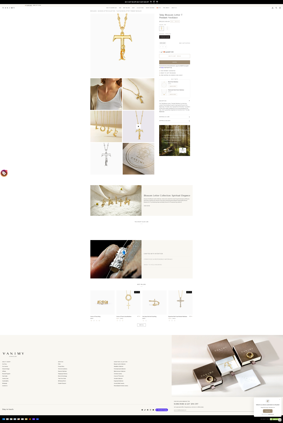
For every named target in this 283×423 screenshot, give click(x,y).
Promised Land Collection (120, 368)
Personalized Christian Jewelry (121, 385)
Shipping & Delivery (164, 120)
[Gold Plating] (91, 321)
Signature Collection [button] (120, 361)
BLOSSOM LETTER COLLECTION (106, 11)
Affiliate (4, 371)
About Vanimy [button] (6, 361)
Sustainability (5, 381)
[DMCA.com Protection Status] (275, 419)
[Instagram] (150, 410)
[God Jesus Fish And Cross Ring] (154, 302)
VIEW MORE (147, 205)
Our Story (4, 364)
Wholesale (4, 383)
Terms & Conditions (62, 368)
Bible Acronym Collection (119, 371)
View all (141, 324)
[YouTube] (153, 410)
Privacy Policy (61, 366)
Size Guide (4, 376)
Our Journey (5, 366)
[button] (133, 8)
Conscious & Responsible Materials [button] (158, 257)
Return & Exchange (62, 376)
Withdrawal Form (62, 381)
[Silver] (94, 321)
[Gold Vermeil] (99, 321)
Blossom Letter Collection (120, 364)
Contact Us (4, 385)
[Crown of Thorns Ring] (102, 302)
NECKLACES (93, 11)
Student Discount (62, 383)
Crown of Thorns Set (119, 376)
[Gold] (143, 321)
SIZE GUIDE (162, 43)
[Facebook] (142, 410)
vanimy (264, 419)
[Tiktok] (145, 410)
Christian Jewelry (118, 373)
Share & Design (6, 368)
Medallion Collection (118, 366)
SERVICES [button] (60, 361)
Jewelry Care (5, 378)
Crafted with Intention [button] (153, 251)
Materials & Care (164, 116)
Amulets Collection (118, 378)
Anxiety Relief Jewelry (119, 383)
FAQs (59, 364)
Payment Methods (62, 371)
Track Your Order (62, 378)
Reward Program (6, 373)
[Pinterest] (147, 410)
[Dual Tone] (97, 321)
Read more (161, 111)
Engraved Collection (118, 381)
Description (162, 100)
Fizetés (174, 62)
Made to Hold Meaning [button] (153, 262)
